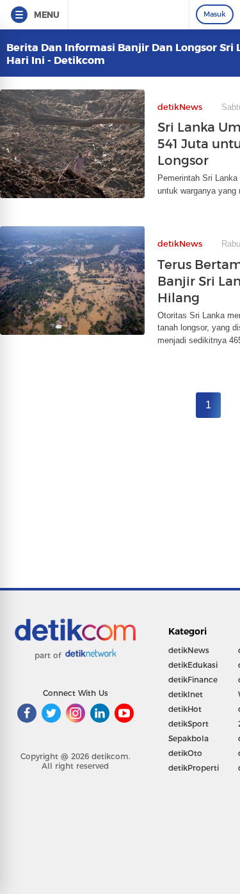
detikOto (185, 753)
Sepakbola (188, 738)
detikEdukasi (193, 665)
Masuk (215, 14)
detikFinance (193, 679)
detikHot (185, 709)
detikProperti (193, 768)
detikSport (188, 723)
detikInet (185, 694)
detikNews (188, 650)
